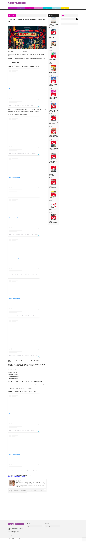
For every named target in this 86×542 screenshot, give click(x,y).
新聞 (12, 8)
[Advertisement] (57, 3)
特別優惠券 (65, 8)
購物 (38, 8)
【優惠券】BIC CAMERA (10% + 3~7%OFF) (53, 111)
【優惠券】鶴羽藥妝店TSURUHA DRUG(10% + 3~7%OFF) (53, 136)
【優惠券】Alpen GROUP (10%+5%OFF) (53, 37)
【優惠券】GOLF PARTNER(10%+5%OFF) (53, 198)
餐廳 (21, 8)
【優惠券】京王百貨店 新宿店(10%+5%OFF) (53, 149)
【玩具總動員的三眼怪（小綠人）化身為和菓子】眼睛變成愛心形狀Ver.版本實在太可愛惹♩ (18, 490)
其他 (56, 8)
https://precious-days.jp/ (11, 532)
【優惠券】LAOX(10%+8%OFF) (52, 187)
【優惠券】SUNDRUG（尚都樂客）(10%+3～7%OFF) (53, 123)
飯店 (30, 8)
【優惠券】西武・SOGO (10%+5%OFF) (53, 25)
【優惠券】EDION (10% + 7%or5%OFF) (53, 210)
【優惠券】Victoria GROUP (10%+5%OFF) (53, 222)
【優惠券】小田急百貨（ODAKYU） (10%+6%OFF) (53, 85)
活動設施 (47, 8)
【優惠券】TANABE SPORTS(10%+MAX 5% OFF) (53, 61)
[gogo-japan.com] (17, 3)
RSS (11, 535)
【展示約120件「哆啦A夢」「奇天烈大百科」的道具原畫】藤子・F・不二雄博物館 (35, 490)
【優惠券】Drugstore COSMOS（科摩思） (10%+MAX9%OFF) (53, 99)
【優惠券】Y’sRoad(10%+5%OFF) (53, 48)
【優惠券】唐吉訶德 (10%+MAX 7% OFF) (52, 73)
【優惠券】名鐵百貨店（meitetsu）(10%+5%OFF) (53, 174)
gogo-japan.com (15, 538)
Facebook (64, 24)
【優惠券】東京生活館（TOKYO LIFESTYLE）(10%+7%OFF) (53, 161)
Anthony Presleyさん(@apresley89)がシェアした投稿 (19, 105)
